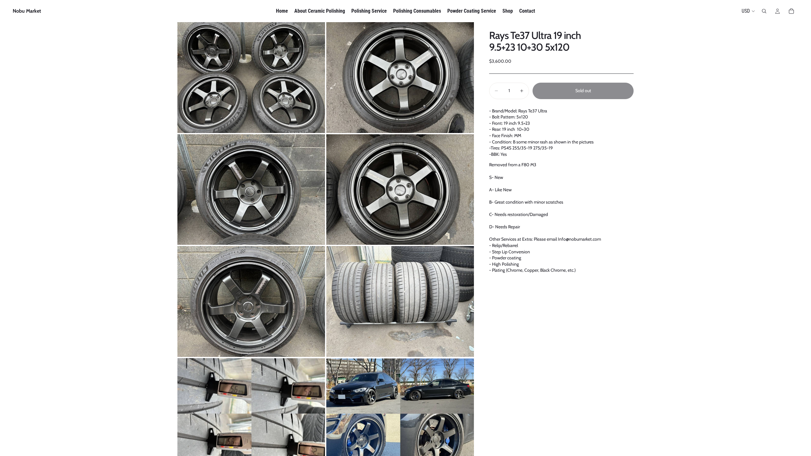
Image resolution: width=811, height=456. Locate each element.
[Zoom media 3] (251, 189)
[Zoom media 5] (251, 301)
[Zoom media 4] (400, 189)
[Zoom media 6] (400, 301)
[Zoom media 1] (251, 77)
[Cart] (791, 11)
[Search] (764, 11)
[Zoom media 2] (400, 77)
